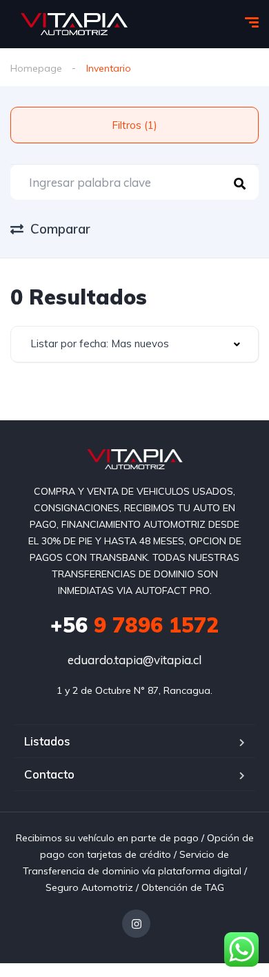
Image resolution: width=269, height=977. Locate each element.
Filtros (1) (134, 125)
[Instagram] (136, 923)
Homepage (36, 68)
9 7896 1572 (134, 625)
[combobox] (134, 344)
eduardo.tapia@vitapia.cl (134, 659)
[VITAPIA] (74, 24)
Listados (47, 741)
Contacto (49, 774)
